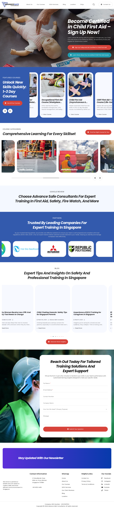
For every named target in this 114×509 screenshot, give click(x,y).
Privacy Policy (85, 481)
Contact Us (106, 4)
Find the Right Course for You (99, 132)
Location (64, 496)
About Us (65, 481)
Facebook (107, 478)
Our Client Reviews (68, 490)
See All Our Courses (13, 103)
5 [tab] (59, 336)
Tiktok (106, 490)
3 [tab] (55, 336)
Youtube (106, 487)
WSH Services (66, 487)
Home (64, 478)
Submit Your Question (76, 429)
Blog (63, 493)
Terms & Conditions (87, 484)
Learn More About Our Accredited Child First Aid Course (90, 55)
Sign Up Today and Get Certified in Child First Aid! (90, 47)
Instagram (107, 481)
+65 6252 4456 (37, 487)
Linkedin (107, 484)
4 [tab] (57, 336)
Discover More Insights (58, 342)
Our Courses (66, 484)
